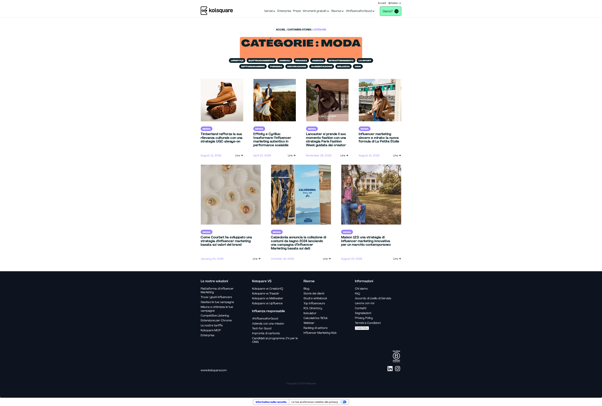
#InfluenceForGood (265, 318)
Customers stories (299, 30)
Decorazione (296, 66)
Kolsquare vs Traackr (265, 293)
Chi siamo (361, 289)
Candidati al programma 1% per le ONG (275, 340)
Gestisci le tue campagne (217, 302)
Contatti (360, 308)
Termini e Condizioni (367, 323)
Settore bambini (253, 66)
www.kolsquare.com (214, 370)
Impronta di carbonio (266, 333)
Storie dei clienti (314, 293)
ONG (358, 66)
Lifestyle (237, 60)
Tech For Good (261, 328)
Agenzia (318, 60)
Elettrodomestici (261, 60)
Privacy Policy (364, 318)
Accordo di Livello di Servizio (373, 298)
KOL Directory (313, 308)
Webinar (309, 323)
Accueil (280, 30)
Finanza (301, 60)
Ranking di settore (315, 328)
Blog (306, 289)
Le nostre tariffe (212, 325)
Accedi (382, 3)
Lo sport (365, 60)
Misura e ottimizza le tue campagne (217, 308)
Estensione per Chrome (216, 320)
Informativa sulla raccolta (271, 401)
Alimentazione (321, 66)
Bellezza (343, 66)
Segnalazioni (363, 313)
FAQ (357, 293)
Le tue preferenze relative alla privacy (315, 401)
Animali (284, 60)
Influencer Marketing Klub (320, 333)
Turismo (276, 66)
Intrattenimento (341, 60)
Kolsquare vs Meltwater (267, 298)
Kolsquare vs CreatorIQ (267, 289)
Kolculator (310, 313)
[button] (394, 3)
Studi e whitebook (315, 298)
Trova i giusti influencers (216, 297)
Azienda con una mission (268, 323)
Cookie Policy (362, 328)
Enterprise (207, 335)
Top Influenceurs (314, 303)
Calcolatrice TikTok (315, 318)
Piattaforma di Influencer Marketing (217, 290)
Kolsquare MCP (211, 330)
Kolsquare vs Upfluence (267, 303)
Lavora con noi (364, 303)
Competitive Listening (215, 315)
